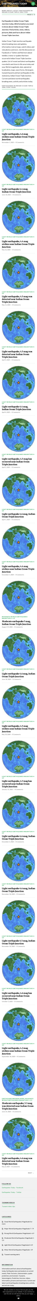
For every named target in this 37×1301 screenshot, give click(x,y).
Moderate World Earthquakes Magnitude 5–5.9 (15, 617)
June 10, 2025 (6, 195)
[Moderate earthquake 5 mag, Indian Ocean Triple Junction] (18, 597)
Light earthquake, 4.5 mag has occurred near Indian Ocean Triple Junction (17, 462)
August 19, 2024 (7, 627)
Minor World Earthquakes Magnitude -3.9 (18, 1250)
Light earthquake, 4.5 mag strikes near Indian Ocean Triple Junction (18, 729)
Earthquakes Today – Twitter (11, 1192)
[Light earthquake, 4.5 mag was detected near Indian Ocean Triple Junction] (18, 272)
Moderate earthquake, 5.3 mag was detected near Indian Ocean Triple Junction (18, 1106)
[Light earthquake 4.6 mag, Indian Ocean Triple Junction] (18, 490)
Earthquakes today (14, 3)
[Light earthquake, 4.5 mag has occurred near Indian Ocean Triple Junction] (18, 435)
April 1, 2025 (6, 519)
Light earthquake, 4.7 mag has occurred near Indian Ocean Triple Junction (17, 784)
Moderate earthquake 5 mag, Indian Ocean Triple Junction (16, 623)
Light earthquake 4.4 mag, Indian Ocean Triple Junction (16, 190)
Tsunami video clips (8, 1206)
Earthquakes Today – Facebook (12, 1187)
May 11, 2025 (6, 305)
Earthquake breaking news (13, 1098)
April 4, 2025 (6, 360)
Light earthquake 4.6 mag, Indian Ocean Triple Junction (18, 515)
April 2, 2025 (6, 467)
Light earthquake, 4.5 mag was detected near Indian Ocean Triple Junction (17, 299)
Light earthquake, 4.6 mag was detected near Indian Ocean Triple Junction (17, 1161)
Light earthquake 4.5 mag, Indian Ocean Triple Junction (18, 942)
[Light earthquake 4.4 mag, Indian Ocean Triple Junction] (18, 165)
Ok (18, 1298)
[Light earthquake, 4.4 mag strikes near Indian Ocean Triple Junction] (18, 217)
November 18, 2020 (8, 894)
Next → (31, 1173)
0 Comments (20, 142)
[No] (35, 1294)
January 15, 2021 (7, 789)
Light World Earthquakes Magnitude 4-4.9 (18, 130)
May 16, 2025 (6, 250)
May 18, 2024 (6, 734)
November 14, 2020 (8, 946)
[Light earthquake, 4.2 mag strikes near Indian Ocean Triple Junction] (18, 1024)
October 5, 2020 (7, 1001)
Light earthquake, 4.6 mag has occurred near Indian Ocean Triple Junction (17, 996)
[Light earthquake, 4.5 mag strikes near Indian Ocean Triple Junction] (18, 702)
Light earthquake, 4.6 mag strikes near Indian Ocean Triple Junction (18, 137)
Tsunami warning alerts (12, 1254)
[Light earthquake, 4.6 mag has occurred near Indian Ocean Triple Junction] (18, 969)
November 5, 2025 (8, 142)
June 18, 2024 (6, 679)
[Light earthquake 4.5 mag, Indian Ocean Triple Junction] (18, 917)
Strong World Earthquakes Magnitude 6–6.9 (19, 1233)
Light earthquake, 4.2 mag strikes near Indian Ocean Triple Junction (18, 1051)
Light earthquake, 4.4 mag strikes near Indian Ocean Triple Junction (18, 244)
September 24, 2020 (8, 1056)
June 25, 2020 (6, 1111)
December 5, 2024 (8, 575)
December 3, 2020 (8, 842)
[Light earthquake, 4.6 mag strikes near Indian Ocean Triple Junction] (18, 110)
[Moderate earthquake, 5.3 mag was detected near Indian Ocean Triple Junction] (18, 1079)
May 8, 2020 (6, 1167)
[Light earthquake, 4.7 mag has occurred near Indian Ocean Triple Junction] (18, 757)
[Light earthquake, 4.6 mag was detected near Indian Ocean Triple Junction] (18, 1134)
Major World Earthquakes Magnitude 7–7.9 (19, 1229)
